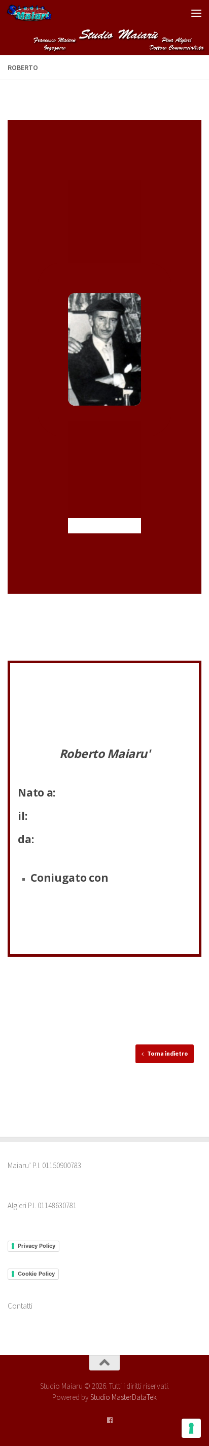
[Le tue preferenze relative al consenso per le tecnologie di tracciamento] (191, 1428)
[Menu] (196, 12)
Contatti (20, 1306)
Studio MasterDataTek (123, 1397)
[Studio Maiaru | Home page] (37, 12)
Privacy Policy (36, 1245)
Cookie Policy (36, 1273)
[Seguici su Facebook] (110, 1421)
